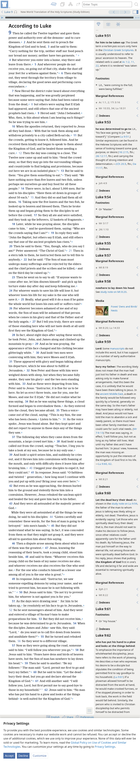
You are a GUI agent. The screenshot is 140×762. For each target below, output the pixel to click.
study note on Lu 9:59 (124, 503)
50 (21, 592)
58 (77, 650)
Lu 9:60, (103, 463)
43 (11, 503)
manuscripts (117, 348)
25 (23, 299)
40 (31, 468)
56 (19, 641)
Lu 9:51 (124, 136)
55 (42, 636)
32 (28, 370)
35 (58, 410)
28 (14, 335)
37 (14, 437)
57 (14, 645)
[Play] (2, 17)
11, (132, 61)
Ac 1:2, (126, 61)
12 (20, 153)
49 (14, 579)
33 (24, 384)
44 (51, 517)
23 (14, 277)
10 (14, 126)
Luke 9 (8, 12)
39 (11, 455)
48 (27, 557)
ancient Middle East (111, 394)
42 (11, 486)
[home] (5, 4)
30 (38, 353)
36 (64, 419)
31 (11, 361)
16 (20, 202)
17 (35, 215)
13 (62, 171)
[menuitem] (5, 4)
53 (40, 619)
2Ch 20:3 (121, 164)
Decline (23, 756)
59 (26, 663)
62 (109, 463)
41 (33, 472)
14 (23, 188)
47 (47, 548)
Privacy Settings (105, 747)
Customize (39, 756)
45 (53, 526)
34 (27, 401)
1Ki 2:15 (123, 152)
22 (97, 65)
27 (34, 322)
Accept (9, 756)
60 (35, 672)
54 (75, 623)
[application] (70, 17)
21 (70, 251)
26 (11, 308)
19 (52, 233)
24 (11, 290)
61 (37, 681)
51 (14, 601)
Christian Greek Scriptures (118, 50)
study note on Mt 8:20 (113, 291)
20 (11, 246)
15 (32, 197)
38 (58, 441)
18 (14, 224)
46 (14, 543)
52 (11, 610)
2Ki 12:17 (101, 156)
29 (37, 344)
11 (75, 135)
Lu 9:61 (118, 677)
